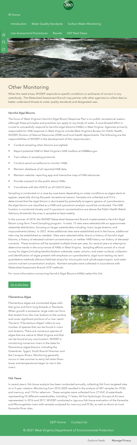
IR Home (14, 15)
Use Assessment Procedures (29, 33)
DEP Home (58, 422)
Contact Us (79, 422)
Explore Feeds (96, 440)
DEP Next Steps (77, 33)
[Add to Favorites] (3, 34)
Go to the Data (19, 284)
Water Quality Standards (47, 24)
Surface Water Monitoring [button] (84, 24)
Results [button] (57, 33)
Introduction (19, 24)
